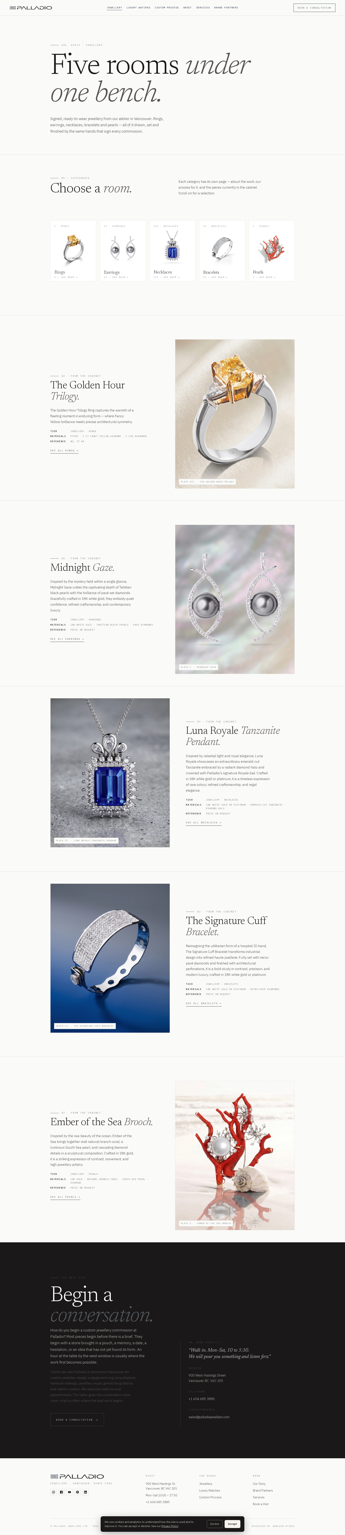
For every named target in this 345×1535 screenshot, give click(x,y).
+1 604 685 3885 (202, 1399)
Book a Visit (261, 1504)
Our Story (259, 1484)
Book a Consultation (314, 7)
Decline (214, 1524)
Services (203, 7)
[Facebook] (61, 1492)
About (187, 7)
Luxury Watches (139, 7)
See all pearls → (65, 1197)
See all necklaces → (204, 822)
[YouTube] (69, 1492)
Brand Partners (226, 7)
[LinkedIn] (85, 1492)
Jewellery (114, 7)
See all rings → (64, 450)
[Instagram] (53, 1492)
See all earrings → (67, 639)
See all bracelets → (204, 1003)
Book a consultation (77, 1419)
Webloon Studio (284, 1526)
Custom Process (167, 7)
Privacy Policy (170, 1526)
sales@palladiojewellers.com (209, 1417)
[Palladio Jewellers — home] (56, 8)
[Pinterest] (77, 1492)
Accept (232, 1524)
